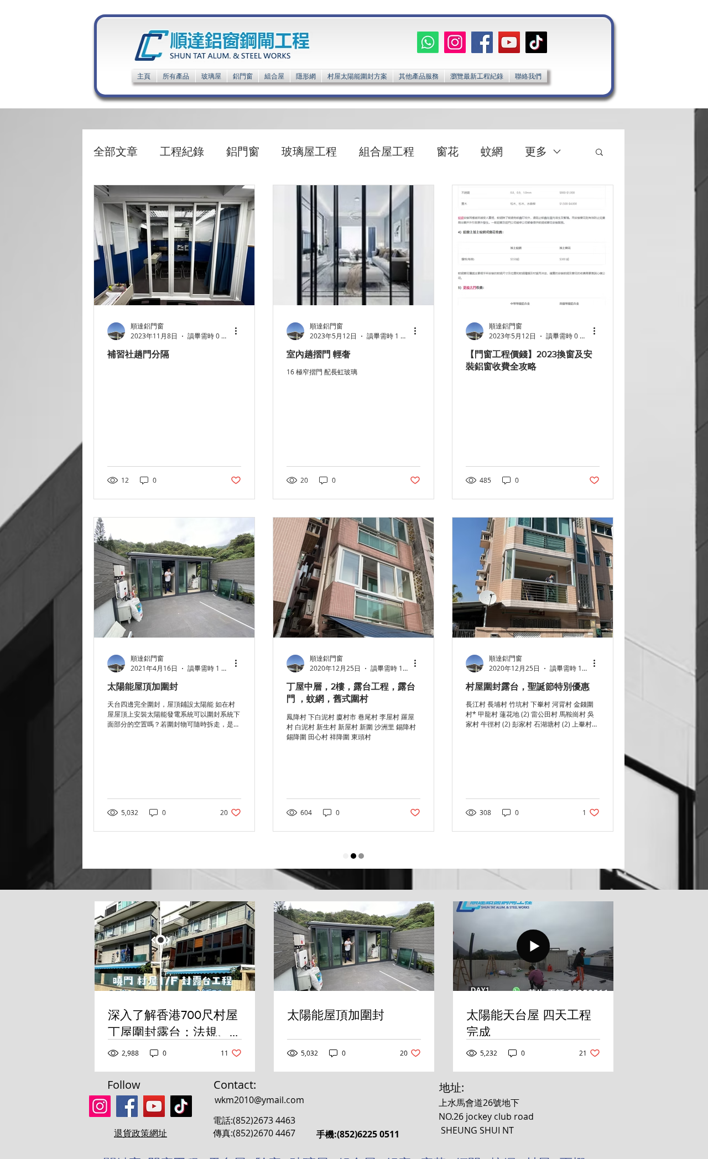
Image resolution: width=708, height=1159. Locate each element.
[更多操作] (239, 331)
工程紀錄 (182, 151)
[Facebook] (482, 42)
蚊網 (492, 151)
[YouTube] (509, 42)
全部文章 (115, 151)
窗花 (447, 151)
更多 (536, 151)
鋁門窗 (242, 151)
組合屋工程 (386, 151)
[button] (418, 76)
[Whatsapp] (428, 42)
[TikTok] (536, 42)
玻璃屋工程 (309, 151)
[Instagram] (455, 42)
